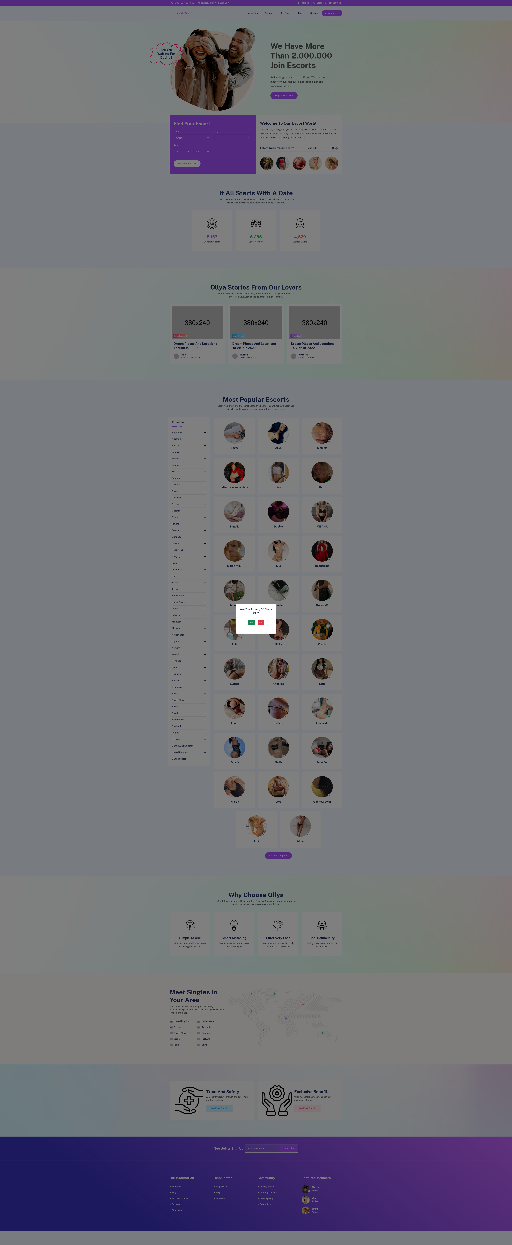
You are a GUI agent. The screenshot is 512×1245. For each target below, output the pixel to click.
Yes (251, 622)
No (260, 622)
